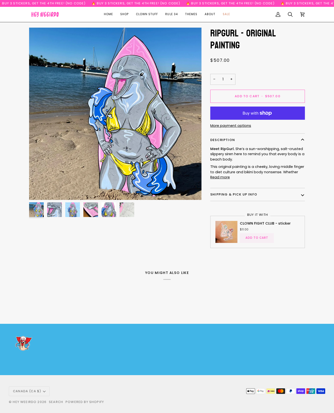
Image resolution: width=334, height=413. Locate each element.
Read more (220, 177)
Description (222, 140)
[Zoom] (115, 114)
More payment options (230, 125)
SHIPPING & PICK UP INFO (233, 194)
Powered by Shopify (85, 402)
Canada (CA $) (27, 391)
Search (56, 402)
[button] (124, 14)
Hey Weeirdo (24, 402)
